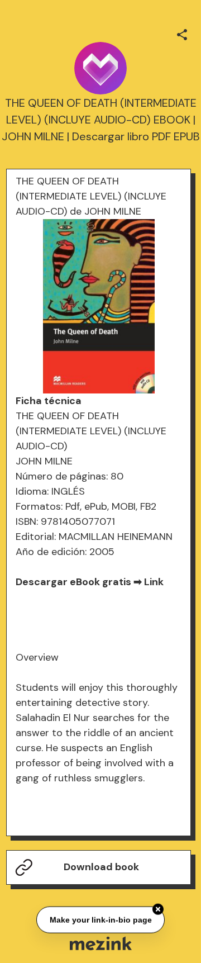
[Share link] (182, 33)
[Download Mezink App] (101, 943)
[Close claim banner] (158, 908)
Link (154, 582)
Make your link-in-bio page (100, 919)
